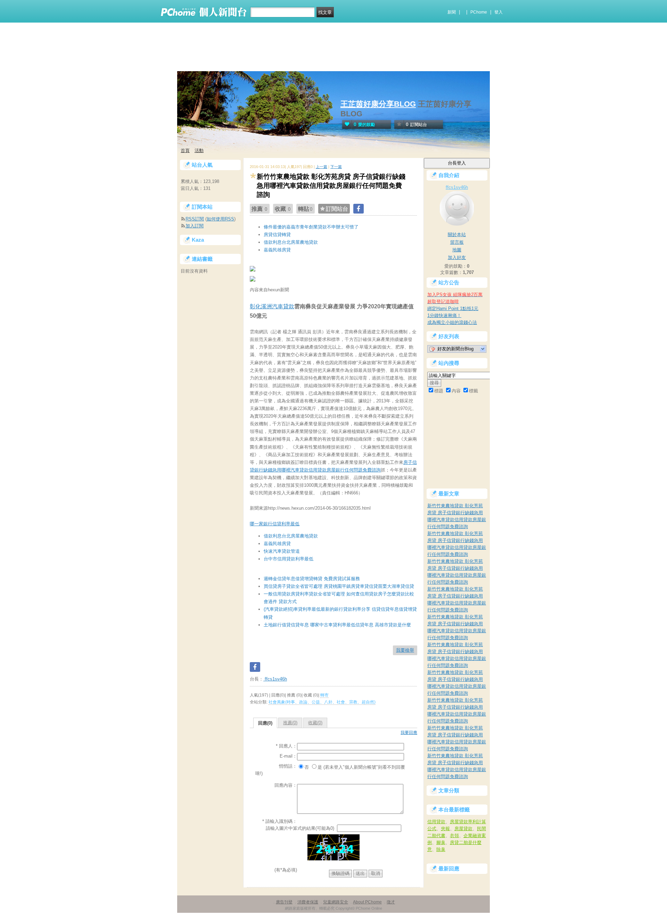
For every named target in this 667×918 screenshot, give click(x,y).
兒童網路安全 (335, 902)
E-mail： (288, 756)
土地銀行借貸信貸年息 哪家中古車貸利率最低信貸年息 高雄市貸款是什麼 (337, 624)
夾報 (445, 828)
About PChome (367, 902)
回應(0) (265, 723)
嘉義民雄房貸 (277, 249)
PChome (478, 12)
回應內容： (285, 785)
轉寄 (324, 695)
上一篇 (321, 167)
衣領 (454, 835)
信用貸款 (436, 821)
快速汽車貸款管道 (282, 551)
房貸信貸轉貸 (277, 234)
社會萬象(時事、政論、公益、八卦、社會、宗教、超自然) (322, 702)
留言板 (457, 242)
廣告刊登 (284, 902)
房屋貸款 (463, 828)
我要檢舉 (405, 650)
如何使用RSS (220, 219)
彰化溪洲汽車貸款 (272, 306)
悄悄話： (288, 766)
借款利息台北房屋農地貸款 (291, 242)
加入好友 (457, 257)
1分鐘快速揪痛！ (444, 315)
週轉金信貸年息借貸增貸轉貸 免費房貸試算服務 (312, 578)
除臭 (440, 849)
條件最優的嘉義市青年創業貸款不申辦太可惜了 (311, 227)
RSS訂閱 (195, 219)
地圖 (456, 249)
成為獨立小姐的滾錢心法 (452, 322)
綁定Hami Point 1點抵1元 (452, 308)
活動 (199, 150)
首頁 (185, 150)
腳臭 (440, 842)
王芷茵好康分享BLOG (378, 104)
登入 (498, 12)
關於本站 (457, 234)
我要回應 (409, 732)
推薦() (290, 722)
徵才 (391, 902)
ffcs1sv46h (275, 679)
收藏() (315, 722)
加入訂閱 (195, 225)
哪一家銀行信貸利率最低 (274, 523)
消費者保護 (307, 902)
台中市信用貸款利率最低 (288, 558)
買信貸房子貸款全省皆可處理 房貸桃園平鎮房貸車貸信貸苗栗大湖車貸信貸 (339, 586)
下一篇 (336, 167)
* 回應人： (286, 746)
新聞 (451, 12)
